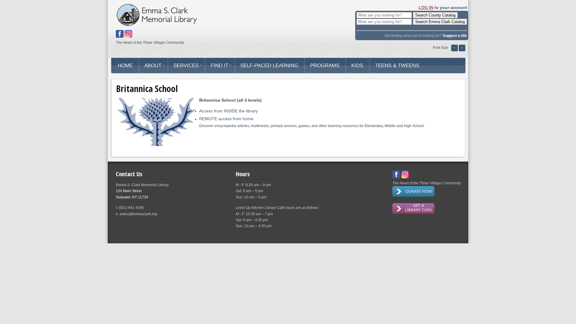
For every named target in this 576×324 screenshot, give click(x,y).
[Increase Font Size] (462, 50)
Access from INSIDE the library (228, 110)
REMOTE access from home (226, 118)
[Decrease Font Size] (454, 50)
